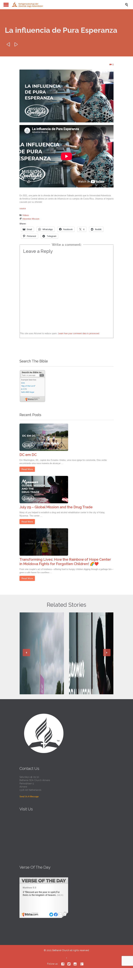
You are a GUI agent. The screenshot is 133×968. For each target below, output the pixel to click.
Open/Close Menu (6, 4)
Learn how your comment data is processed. (79, 333)
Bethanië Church (60, 950)
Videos (25, 215)
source (22, 208)
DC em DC (28, 455)
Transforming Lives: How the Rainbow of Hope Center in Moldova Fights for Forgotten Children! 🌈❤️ (65, 561)
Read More (27, 469)
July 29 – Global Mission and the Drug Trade (56, 507)
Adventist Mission (30, 219)
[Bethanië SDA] (68, 4)
